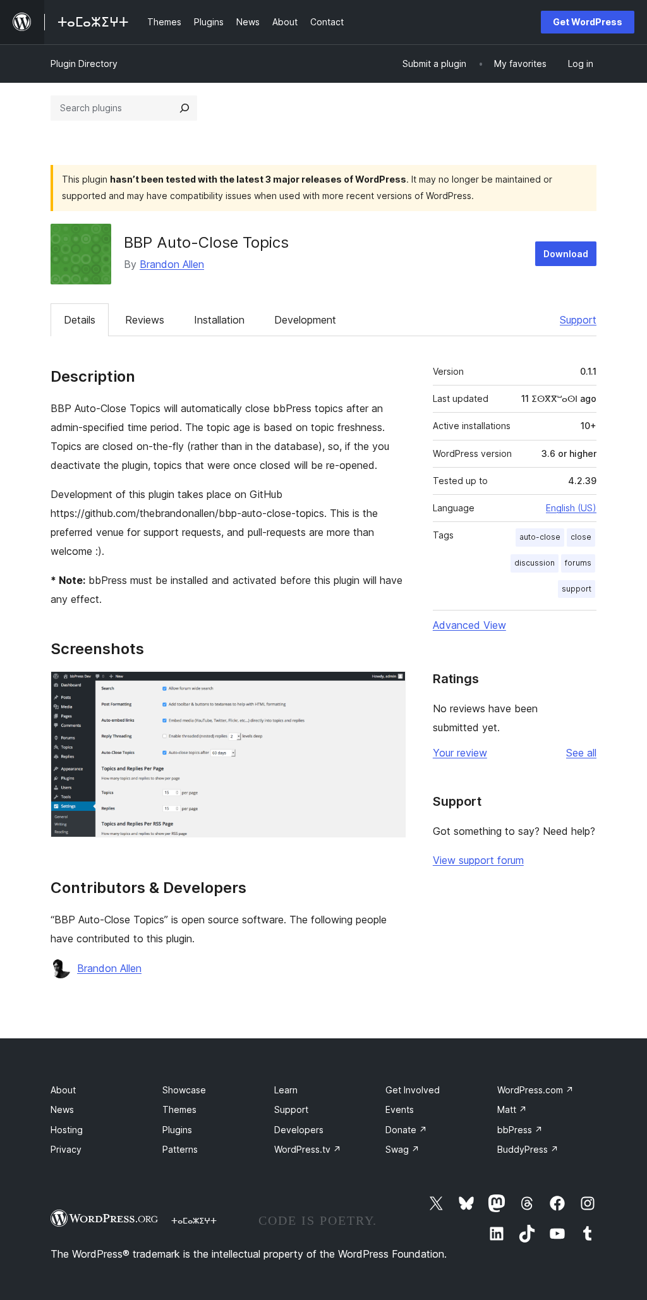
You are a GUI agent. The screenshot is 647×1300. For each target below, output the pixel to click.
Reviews (144, 319)
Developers (299, 1129)
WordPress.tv (307, 1149)
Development (305, 319)
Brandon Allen (172, 264)
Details (79, 319)
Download (565, 253)
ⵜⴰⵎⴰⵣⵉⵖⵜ (194, 1220)
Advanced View (469, 625)
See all (581, 752)
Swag (402, 1149)
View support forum (478, 860)
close (581, 537)
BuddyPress (528, 1149)
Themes (179, 1109)
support (576, 588)
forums (578, 563)
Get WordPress (587, 21)
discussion (534, 563)
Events (399, 1109)
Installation (219, 319)
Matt (512, 1109)
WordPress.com (535, 1089)
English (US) (571, 507)
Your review (460, 752)
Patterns (180, 1149)
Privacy (66, 1149)
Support (578, 319)
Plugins (177, 1129)
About (63, 1089)
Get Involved (412, 1089)
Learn (286, 1089)
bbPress (520, 1129)
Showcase (184, 1089)
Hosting (67, 1129)
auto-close (539, 537)
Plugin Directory (84, 63)
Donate (406, 1129)
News (62, 1109)
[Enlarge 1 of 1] (388, 688)
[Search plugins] (184, 108)
